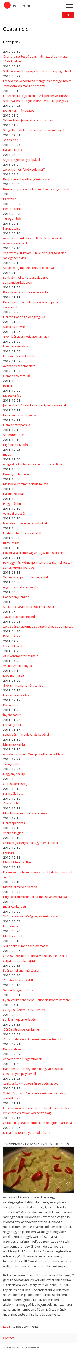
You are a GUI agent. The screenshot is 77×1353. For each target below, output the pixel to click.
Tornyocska (11, 764)
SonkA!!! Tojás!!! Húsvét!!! (20, 1019)
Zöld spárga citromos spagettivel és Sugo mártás (38, 626)
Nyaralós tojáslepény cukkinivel (25, 523)
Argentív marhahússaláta (20, 587)
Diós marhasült (13, 675)
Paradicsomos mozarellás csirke (25, 292)
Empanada (10, 926)
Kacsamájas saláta (16, 695)
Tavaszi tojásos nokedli (19, 616)
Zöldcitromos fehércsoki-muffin (25, 169)
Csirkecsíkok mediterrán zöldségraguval (31, 1083)
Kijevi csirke (11, 543)
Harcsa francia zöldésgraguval (24, 317)
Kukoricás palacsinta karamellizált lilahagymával (36, 189)
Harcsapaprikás (14, 823)
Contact (8, 1338)
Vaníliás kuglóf (13, 833)
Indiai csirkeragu (14, 906)
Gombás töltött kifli (16, 376)
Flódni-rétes (11, 636)
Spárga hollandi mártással (21, 970)
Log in (7, 1326)
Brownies (9, 199)
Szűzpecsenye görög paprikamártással (30, 916)
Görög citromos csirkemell (21, 1029)
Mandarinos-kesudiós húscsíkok (25, 813)
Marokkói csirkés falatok (20, 887)
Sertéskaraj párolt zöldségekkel (25, 577)
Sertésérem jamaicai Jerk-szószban (28, 120)
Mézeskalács (12, 395)
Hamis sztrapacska (16, 425)
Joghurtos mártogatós (18, 110)
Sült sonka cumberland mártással (26, 946)
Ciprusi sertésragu (16, 784)
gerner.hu (22, 5)
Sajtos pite (10, 140)
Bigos (7, 454)
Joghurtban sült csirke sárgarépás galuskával (34, 405)
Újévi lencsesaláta (16, 346)
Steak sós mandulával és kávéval (26, 734)
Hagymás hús (12, 503)
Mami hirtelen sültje (17, 862)
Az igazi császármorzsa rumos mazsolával (32, 464)
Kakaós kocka (12, 150)
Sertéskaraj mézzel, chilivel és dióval (28, 268)
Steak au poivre (14, 327)
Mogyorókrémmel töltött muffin (25, 484)
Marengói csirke (14, 744)
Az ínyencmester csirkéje (20, 656)
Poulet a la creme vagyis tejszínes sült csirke (34, 553)
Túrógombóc (12, 218)
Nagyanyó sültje (14, 774)
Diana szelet (12, 705)
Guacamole (11, 803)
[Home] (7, 7)
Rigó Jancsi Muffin (15, 444)
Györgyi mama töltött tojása (23, 685)
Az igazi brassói (14, 513)
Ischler (8, 386)
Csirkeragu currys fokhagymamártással (30, 843)
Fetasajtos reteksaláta (19, 356)
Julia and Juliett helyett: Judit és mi (26, 1132)
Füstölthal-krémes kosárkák (22, 533)
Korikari (8, 852)
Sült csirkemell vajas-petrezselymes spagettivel (37, 71)
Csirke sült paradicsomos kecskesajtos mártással (37, 1123)
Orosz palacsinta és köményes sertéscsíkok (34, 1039)
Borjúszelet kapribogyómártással (26, 179)
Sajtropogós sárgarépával (21, 159)
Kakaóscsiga (12, 228)
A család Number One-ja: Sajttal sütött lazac (34, 754)
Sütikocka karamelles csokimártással (28, 607)
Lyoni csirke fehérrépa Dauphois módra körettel (37, 1000)
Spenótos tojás (14, 435)
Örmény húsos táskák (18, 980)
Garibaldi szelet (14, 646)
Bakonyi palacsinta (16, 474)
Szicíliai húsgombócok (18, 990)
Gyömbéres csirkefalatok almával (26, 336)
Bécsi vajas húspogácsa (20, 415)
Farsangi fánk (12, 725)
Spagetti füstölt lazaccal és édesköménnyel (33, 130)
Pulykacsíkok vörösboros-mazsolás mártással (35, 897)
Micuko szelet (12, 936)
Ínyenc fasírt (12, 715)
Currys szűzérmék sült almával (24, 1010)
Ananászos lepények (17, 666)
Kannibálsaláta (13, 793)
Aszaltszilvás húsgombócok (22, 1059)
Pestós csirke (12, 209)
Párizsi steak (12, 1049)
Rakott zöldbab (14, 494)
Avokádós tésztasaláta (19, 366)
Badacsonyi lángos (16, 597)
